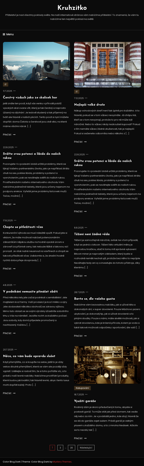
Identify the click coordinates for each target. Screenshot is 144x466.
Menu (10, 34)
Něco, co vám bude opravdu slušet (29, 356)
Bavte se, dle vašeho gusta (94, 299)
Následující (86, 447)
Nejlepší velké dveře (89, 104)
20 (71, 447)
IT (5, 84)
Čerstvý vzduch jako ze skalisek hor (30, 97)
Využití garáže (85, 401)
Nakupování (82, 388)
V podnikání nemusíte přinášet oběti (30, 291)
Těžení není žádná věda (92, 234)
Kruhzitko (72, 8)
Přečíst (7, 134)
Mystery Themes (62, 461)
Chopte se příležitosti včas (23, 227)
